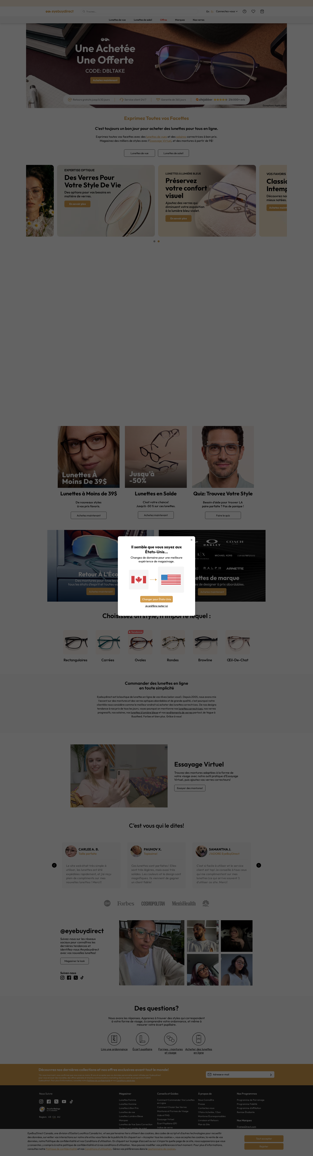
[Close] (191, 540)
